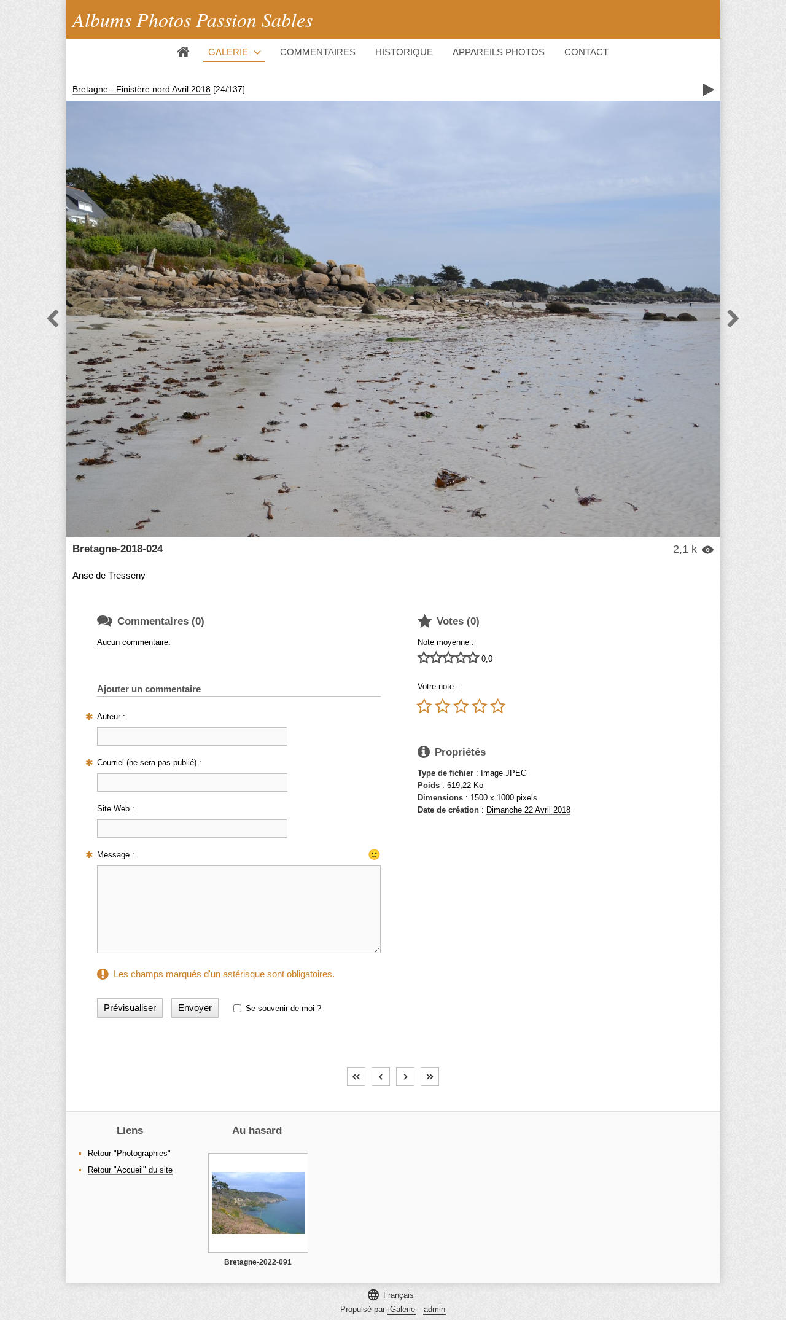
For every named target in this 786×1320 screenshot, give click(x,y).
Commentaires (318, 52)
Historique (404, 52)
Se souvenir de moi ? (283, 1008)
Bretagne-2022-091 (258, 1262)
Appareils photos (499, 52)
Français (390, 1294)
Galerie (228, 52)
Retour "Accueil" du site (130, 1169)
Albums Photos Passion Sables (192, 19)
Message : (115, 854)
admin (434, 1309)
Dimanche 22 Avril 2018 (528, 809)
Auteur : (111, 716)
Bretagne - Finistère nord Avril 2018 (141, 89)
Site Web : (115, 808)
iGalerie (401, 1309)
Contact (586, 52)
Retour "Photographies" (129, 1153)
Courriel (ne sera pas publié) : (149, 762)
